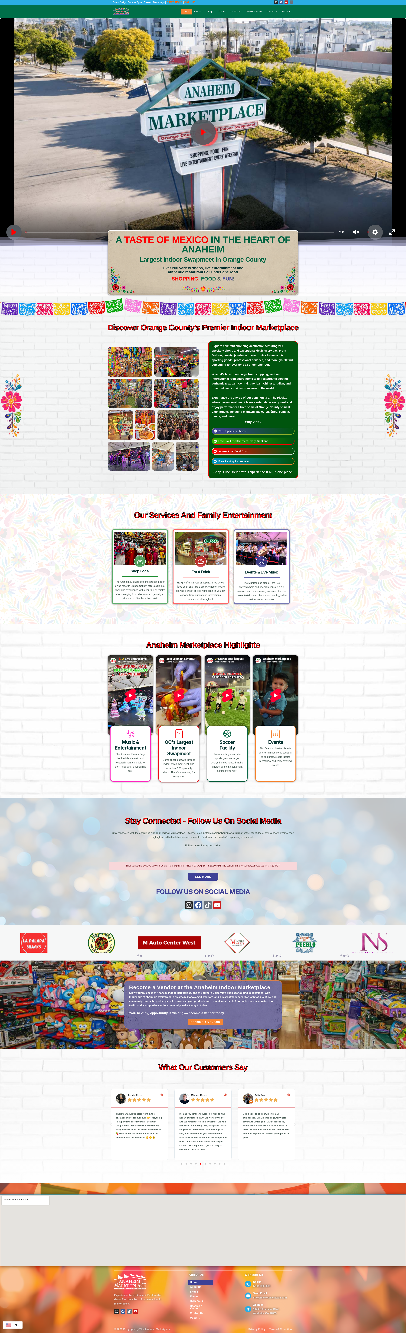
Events (222, 11)
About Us (198, 11)
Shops (210, 11)
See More (203, 876)
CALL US (190, 2)
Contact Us (272, 11)
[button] (111, 1124)
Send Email (260, 1293)
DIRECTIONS (174, 2)
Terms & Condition (280, 1329)
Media (285, 11)
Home (186, 11)
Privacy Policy (256, 1329)
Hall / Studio (235, 11)
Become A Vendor (254, 11)
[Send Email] (248, 1295)
